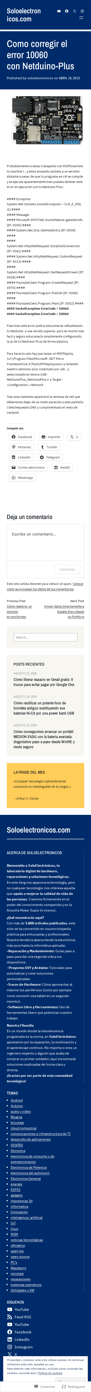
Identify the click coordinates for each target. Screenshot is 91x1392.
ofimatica (18, 1245)
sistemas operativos (26, 1284)
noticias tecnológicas (27, 1239)
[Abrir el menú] (81, 18)
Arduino (17, 1105)
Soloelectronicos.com (24, 15)
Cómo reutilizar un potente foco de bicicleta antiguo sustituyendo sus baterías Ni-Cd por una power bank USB (44, 708)
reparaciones (21, 1279)
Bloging (16, 1117)
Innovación (19, 1212)
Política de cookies (50, 1373)
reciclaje (17, 1273)
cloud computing (23, 1128)
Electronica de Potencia (29, 1167)
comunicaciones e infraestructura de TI (41, 1133)
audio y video (21, 1111)
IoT (13, 1223)
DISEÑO (17, 1145)
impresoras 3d (22, 1200)
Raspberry (18, 1268)
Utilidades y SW (22, 1290)
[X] (74, 11)
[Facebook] (67, 11)
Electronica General (26, 1178)
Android (17, 1100)
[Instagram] (82, 11)
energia (16, 1184)
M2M (14, 1234)
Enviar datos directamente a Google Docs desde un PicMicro (64, 611)
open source (20, 1256)
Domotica (18, 1150)
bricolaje (17, 1122)
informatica (19, 1206)
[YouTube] (59, 11)
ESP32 (15, 1189)
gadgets (17, 1195)
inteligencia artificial (26, 1217)
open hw (17, 1251)
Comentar (67, 569)
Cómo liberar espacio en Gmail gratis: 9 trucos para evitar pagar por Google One (44, 682)
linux (14, 1228)
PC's (14, 1262)
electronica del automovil (30, 1173)
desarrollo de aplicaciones (31, 1139)
